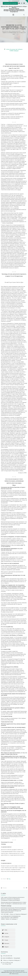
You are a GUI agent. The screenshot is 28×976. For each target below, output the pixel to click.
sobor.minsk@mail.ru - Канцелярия (11, 958)
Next (24, 887)
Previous (5, 887)
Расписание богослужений (10, 3)
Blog (9, 878)
